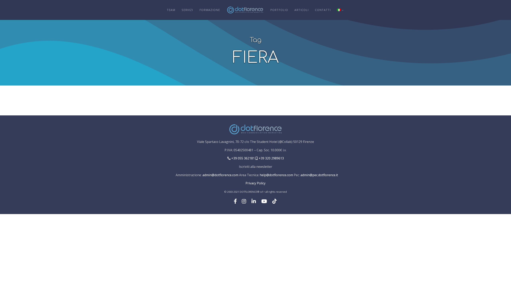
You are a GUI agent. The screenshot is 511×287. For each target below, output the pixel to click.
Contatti (323, 10)
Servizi (187, 10)
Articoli (301, 10)
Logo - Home (245, 10)
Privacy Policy (255, 183)
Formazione (209, 10)
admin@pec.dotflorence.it (319, 175)
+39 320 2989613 (271, 158)
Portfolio (279, 10)
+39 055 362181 (243, 158)
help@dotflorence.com (276, 175)
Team (171, 10)
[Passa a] (340, 10)
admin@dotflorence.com (220, 175)
